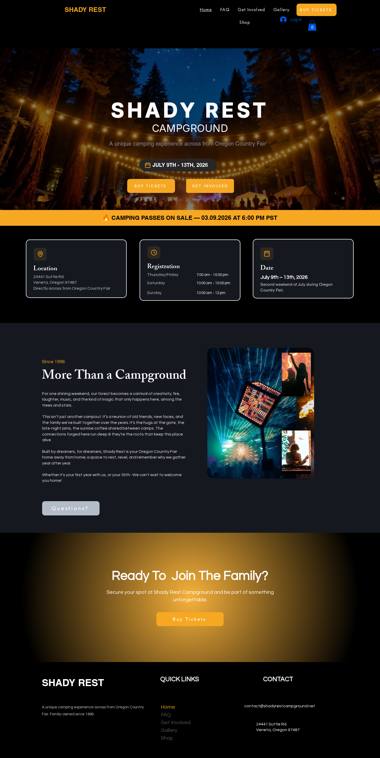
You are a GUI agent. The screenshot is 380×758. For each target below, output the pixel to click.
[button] (312, 25)
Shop (167, 738)
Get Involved (173, 722)
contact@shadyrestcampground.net (278, 706)
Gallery (169, 730)
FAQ (166, 714)
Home (168, 707)
